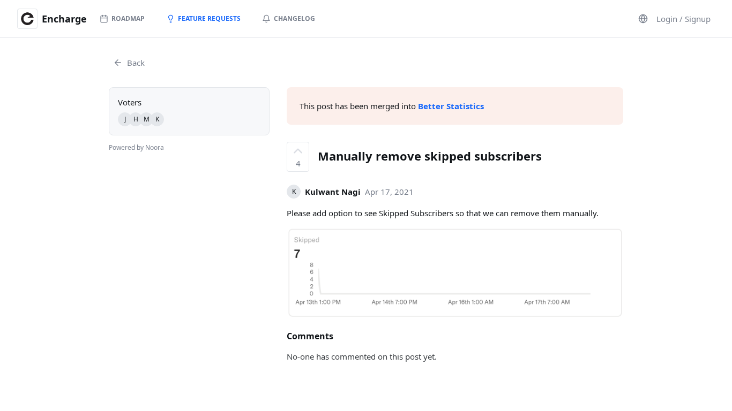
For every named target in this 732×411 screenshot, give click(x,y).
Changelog (294, 18)
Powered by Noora (136, 147)
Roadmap (128, 18)
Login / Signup (683, 18)
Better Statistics (451, 106)
